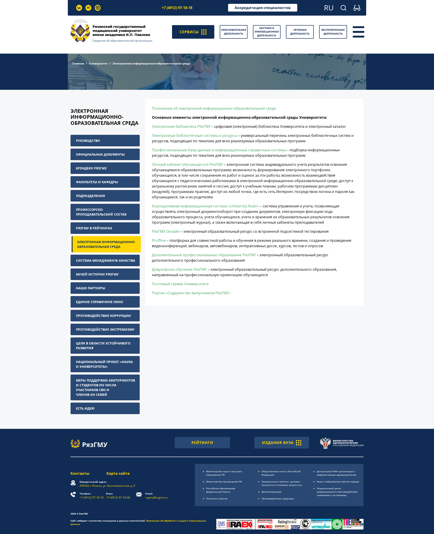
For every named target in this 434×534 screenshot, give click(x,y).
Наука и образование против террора (338, 481)
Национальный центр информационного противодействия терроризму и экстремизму (337, 492)
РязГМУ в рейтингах (94, 228)
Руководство (88, 140)
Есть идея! (85, 408)
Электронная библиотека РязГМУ (181, 126)
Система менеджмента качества (105, 260)
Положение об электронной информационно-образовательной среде (214, 108)
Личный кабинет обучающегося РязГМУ (187, 164)
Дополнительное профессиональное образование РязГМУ (204, 254)
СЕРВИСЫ (189, 31)
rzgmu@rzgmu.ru (156, 495)
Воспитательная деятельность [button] (332, 31)
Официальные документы (100, 154)
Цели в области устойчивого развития (103, 345)
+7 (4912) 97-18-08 (118, 495)
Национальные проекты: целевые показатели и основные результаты (282, 483)
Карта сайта (118, 473)
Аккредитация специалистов (262, 7)
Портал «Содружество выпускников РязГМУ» (191, 292)
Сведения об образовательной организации (122, 41)
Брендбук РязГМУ (91, 168)
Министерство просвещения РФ (224, 481)
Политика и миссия (216, 498)
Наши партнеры (90, 288)
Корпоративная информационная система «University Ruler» (205, 206)
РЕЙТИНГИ (202, 442)
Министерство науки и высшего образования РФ (224, 473)
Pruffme (159, 240)
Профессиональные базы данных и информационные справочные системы (219, 149)
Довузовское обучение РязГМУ (179, 269)
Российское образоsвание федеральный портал (220, 490)
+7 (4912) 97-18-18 (177, 7)
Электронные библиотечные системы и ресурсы (194, 135)
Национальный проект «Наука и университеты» (104, 364)
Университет (98, 63)
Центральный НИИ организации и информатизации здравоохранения (336, 473)
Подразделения (90, 196)
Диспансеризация (271, 491)
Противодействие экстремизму (105, 329)
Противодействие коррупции (103, 315)
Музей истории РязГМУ (97, 274)
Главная (78, 63)
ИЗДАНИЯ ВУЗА (278, 442)
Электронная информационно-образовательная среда (106, 244)
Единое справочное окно (99, 302)
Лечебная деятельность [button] (299, 31)
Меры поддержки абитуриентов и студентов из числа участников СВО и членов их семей (105, 387)
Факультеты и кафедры (97, 182)
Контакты (80, 473)
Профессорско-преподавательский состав (101, 211)
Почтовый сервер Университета (180, 283)
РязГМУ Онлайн (166, 231)
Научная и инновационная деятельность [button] (267, 31)
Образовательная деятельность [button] (233, 31)
